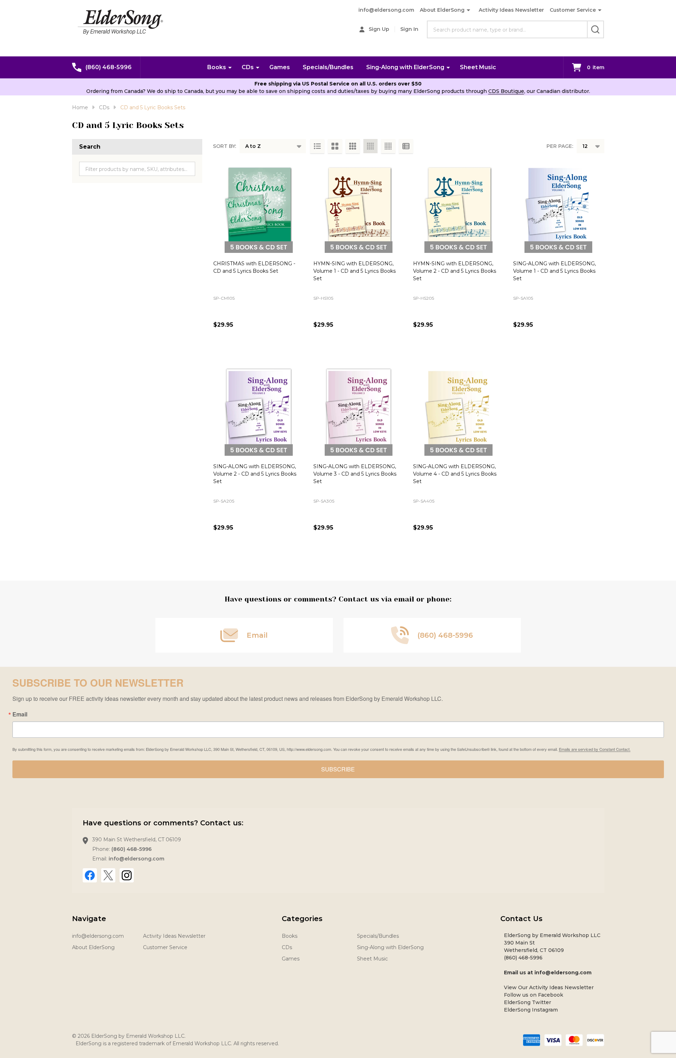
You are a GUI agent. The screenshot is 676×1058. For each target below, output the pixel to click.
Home (80, 107)
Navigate (89, 918)
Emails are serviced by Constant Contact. (595, 749)
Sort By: (224, 146)
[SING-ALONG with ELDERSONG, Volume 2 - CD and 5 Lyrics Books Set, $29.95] (258, 410)
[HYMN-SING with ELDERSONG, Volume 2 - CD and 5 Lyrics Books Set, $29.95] (458, 207)
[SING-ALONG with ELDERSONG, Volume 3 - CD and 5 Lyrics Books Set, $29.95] (358, 410)
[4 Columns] (370, 146)
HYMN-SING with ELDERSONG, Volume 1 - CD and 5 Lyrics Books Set (354, 271)
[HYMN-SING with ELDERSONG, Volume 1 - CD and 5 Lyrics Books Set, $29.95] (358, 207)
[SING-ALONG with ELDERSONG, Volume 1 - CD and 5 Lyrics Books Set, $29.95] (558, 207)
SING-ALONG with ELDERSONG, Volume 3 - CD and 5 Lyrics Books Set (354, 473)
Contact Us (521, 918)
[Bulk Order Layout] (406, 146)
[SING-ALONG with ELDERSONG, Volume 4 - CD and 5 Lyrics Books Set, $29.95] (458, 410)
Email (19, 714)
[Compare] (236, 340)
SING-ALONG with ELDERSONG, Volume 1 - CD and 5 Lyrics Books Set (554, 271)
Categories (302, 918)
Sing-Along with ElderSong (405, 67)
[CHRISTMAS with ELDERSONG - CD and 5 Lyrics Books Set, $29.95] (258, 207)
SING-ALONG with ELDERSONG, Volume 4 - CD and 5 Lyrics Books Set (454, 473)
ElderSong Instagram (531, 1010)
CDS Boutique (506, 91)
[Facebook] (90, 875)
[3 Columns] (353, 146)
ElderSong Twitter (527, 1002)
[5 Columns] (388, 146)
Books (216, 67)
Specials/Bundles (328, 67)
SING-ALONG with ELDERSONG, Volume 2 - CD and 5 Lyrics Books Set (254, 473)
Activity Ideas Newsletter (511, 10)
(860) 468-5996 (131, 849)
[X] (108, 875)
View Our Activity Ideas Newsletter (549, 987)
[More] (230, 67)
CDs (248, 67)
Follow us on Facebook (533, 995)
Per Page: (559, 146)
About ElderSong (442, 10)
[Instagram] (127, 875)
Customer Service (573, 10)
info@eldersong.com (386, 10)
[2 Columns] (335, 146)
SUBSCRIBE (338, 769)
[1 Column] (317, 146)
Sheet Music (478, 67)
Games (279, 67)
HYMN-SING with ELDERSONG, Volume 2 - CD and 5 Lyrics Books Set (454, 271)
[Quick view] (220, 340)
